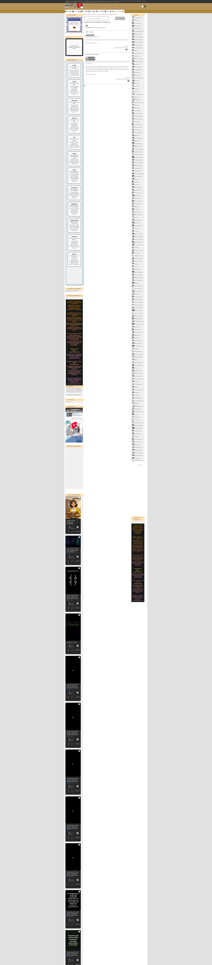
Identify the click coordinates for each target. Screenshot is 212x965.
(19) (139, 37)
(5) (137, 108)
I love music (69, 401)
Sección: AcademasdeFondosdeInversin (121, 47)
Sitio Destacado (138, 583)
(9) (136, 50)
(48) (137, 34)
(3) (137, 86)
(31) (139, 39)
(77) (137, 26)
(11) (139, 31)
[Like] (68, 532)
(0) (139, 113)
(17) (139, 53)
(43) (139, 190)
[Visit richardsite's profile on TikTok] (68, 527)
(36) (138, 47)
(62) (138, 187)
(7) (138, 67)
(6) (138, 45)
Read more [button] (70, 553)
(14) (139, 154)
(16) (136, 91)
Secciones (136, 15)
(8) (139, 69)
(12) (137, 64)
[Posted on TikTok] (77, 527)
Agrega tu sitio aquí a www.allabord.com (138, 570)
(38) (140, 58)
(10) (138, 195)
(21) (139, 138)
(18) (138, 42)
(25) (137, 75)
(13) (136, 83)
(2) (138, 146)
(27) (137, 20)
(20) (139, 116)
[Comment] (72, 532)
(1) (137, 80)
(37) (137, 23)
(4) (139, 102)
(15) (137, 56)
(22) (139, 28)
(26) (139, 17)
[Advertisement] (139, 491)
